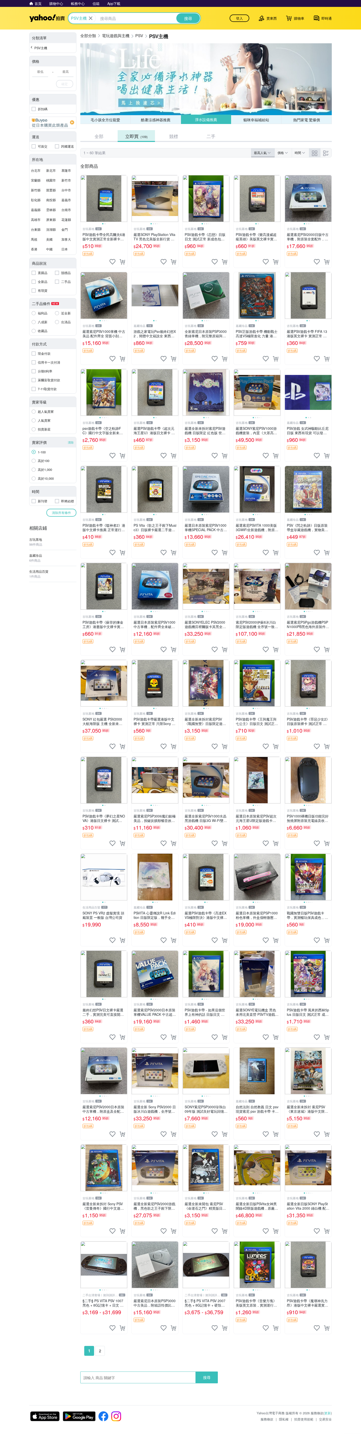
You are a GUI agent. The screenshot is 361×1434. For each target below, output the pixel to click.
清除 (71, 442)
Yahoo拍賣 (47, 18)
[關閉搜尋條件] (91, 18)
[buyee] (52, 122)
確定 (64, 83)
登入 (239, 18)
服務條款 (267, 1419)
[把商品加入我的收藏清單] (112, 262)
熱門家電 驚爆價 (306, 119)
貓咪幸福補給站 (256, 119)
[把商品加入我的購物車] (122, 262)
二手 (211, 136)
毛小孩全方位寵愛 (105, 119)
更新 (327, 1413)
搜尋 (206, 1377)
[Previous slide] (84, 198)
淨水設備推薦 (206, 119)
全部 (99, 136)
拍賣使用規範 (303, 1419)
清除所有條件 (61, 512)
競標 (173, 136)
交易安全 (325, 1419)
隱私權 (284, 1419)
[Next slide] (124, 198)
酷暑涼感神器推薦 (155, 119)
